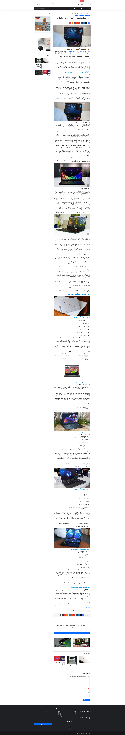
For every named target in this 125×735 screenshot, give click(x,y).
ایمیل (89, 692)
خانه (88, 13)
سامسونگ (70, 727)
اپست (85, 51)
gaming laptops (82, 610)
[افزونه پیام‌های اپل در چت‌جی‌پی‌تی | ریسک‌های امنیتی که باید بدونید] (84, 659)
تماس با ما (75, 712)
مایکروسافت (70, 724)
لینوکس (70, 728)
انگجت (81, 51)
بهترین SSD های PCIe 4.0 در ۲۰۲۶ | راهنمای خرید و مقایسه (39, 76)
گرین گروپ (60, 716)
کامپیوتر (85, 8)
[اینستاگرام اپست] (87, 71)
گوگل (71, 726)
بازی (83, 15)
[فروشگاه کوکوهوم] (86, 607)
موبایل (81, 8)
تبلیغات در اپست (74, 713)
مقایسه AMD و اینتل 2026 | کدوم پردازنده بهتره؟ (47, 75)
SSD (55, 66)
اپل (71, 725)
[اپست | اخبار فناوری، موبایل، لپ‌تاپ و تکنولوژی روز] (84, 4)
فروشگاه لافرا (60, 715)
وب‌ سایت (70, 692)
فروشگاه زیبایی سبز (53, 3)
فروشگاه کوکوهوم (59, 713)
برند (71, 8)
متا (71, 729)
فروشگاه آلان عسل (59, 714)
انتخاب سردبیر (85, 13)
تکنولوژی (89, 8)
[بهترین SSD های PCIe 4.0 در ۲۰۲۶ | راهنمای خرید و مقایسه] (39, 72)
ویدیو (74, 8)
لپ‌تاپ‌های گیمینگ (72, 51)
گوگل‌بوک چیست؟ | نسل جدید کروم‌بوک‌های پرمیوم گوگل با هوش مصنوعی (72, 665)
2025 (88, 610)
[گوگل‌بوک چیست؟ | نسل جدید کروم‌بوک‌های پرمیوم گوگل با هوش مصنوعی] (72, 660)
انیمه (77, 8)
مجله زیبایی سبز (60, 712)
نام (89, 688)
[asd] (72, 58)
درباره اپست (74, 711)
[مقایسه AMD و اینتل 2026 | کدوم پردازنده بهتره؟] (59, 658)
